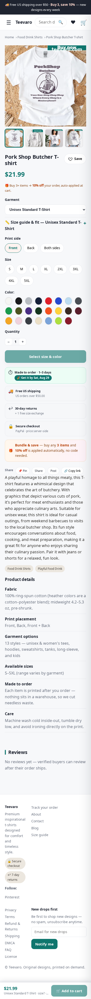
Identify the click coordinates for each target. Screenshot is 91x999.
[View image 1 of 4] (14, 138)
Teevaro (24, 22)
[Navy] (38, 301)
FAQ (8, 949)
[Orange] (48, 311)
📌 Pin (22, 471)
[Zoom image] (45, 86)
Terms (10, 916)
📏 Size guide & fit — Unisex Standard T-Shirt (43, 225)
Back (30, 248)
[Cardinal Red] (68, 321)
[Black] (19, 301)
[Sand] (38, 321)
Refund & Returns (12, 926)
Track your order (44, 807)
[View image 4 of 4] (74, 138)
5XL (27, 280)
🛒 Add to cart (69, 990)
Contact (37, 821)
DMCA (10, 943)
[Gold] (9, 321)
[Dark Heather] (29, 321)
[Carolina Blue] (48, 321)
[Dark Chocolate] (68, 311)
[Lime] (58, 321)
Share (39, 471)
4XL (11, 280)
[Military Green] (19, 311)
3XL (75, 269)
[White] (9, 301)
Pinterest (12, 897)
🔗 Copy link (72, 471)
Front (13, 248)
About (36, 814)
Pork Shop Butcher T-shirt (64, 37)
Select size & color (45, 356)
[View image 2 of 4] (34, 138)
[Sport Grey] (29, 301)
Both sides (52, 248)
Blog (35, 828)
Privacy (10, 910)
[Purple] (29, 311)
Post (53, 471)
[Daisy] (58, 311)
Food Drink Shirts (29, 37)
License (11, 956)
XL (46, 269)
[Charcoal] (78, 301)
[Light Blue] (68, 301)
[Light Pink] (19, 321)
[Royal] (58, 301)
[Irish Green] (9, 311)
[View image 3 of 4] (54, 138)
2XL (60, 269)
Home (9, 37)
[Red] (48, 301)
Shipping (12, 936)
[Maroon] (78, 311)
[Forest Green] (38, 311)
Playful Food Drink (50, 569)
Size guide (39, 834)
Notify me (44, 944)
